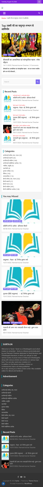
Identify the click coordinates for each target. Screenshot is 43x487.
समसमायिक (11, 55)
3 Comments (34, 65)
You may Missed (10, 196)
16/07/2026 (17, 110)
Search (38, 81)
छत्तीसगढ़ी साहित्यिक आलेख (10, 163)
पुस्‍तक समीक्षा (6, 171)
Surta (17, 481)
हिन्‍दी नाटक (6, 184)
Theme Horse (33, 481)
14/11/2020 (7, 65)
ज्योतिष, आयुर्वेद (7, 166)
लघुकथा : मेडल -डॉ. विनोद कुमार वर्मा (24, 108)
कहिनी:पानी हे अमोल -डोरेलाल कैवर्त (24, 98)
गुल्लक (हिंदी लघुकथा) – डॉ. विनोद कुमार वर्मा (18, 294)
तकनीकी (5, 168)
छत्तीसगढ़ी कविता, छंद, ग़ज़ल (11, 155)
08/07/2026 (17, 132)
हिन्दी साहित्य (22, 105)
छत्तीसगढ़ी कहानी (17, 95)
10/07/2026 (17, 122)
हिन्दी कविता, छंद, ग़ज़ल (9, 179)
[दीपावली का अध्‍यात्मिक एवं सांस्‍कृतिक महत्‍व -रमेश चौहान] (21, 45)
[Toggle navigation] (4, 13)
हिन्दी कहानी (16, 105)
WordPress (28, 483)
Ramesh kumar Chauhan (20, 65)
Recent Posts (11, 92)
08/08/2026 (17, 100)
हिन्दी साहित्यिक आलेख (25, 125)
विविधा (5, 55)
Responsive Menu (39, 2)
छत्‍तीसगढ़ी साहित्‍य (25, 95)
